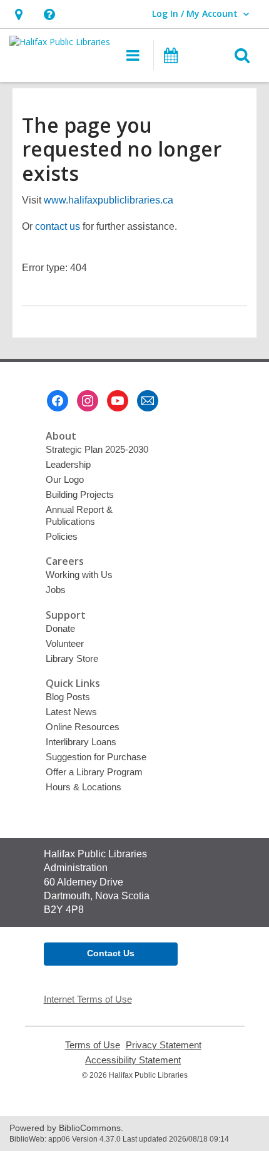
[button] (18, 14)
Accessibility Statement (133, 1060)
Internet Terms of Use (88, 999)
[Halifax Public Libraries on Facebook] (57, 400)
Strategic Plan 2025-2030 (97, 449)
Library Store (72, 658)
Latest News (71, 711)
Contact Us (110, 953)
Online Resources (82, 726)
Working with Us (79, 574)
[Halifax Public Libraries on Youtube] (117, 400)
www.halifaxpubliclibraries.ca (108, 200)
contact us (57, 226)
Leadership (68, 464)
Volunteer (65, 643)
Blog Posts (68, 696)
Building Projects (80, 494)
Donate (60, 628)
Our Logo (65, 479)
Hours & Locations (83, 787)
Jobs (56, 589)
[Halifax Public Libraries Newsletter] (147, 400)
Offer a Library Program (94, 771)
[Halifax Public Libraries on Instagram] (87, 400)
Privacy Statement (163, 1045)
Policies (62, 536)
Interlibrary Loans (81, 741)
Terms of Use (92, 1045)
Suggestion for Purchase (96, 756)
